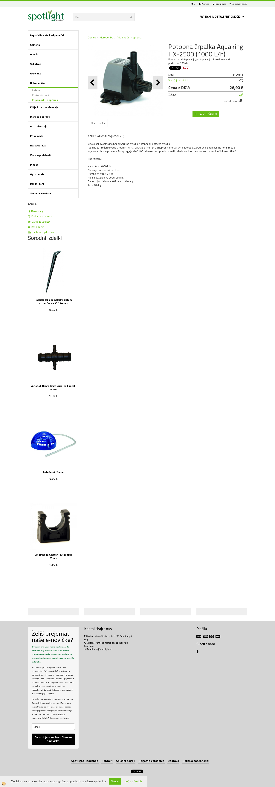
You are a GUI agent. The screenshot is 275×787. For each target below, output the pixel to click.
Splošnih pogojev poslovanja (57, 718)
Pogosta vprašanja (151, 760)
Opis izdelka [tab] (98, 123)
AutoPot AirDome (53, 472)
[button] (158, 82)
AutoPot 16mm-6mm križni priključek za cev (53, 387)
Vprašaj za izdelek (178, 80)
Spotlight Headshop (84, 760)
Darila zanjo (37, 227)
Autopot (37, 90)
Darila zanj (36, 211)
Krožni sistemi (40, 95)
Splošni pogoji (125, 760)
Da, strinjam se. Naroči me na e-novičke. (53, 739)
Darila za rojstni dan (42, 232)
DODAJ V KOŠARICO (206, 114)
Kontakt (107, 760)
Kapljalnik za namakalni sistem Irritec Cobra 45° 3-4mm (53, 301)
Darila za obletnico (41, 216)
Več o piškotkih (133, 781)
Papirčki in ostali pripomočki (220, 16)
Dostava (173, 760)
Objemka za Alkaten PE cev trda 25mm (53, 556)
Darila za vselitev (40, 222)
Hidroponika (106, 37)
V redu (115, 781)
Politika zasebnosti (196, 760)
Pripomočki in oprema (45, 100)
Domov (92, 37)
